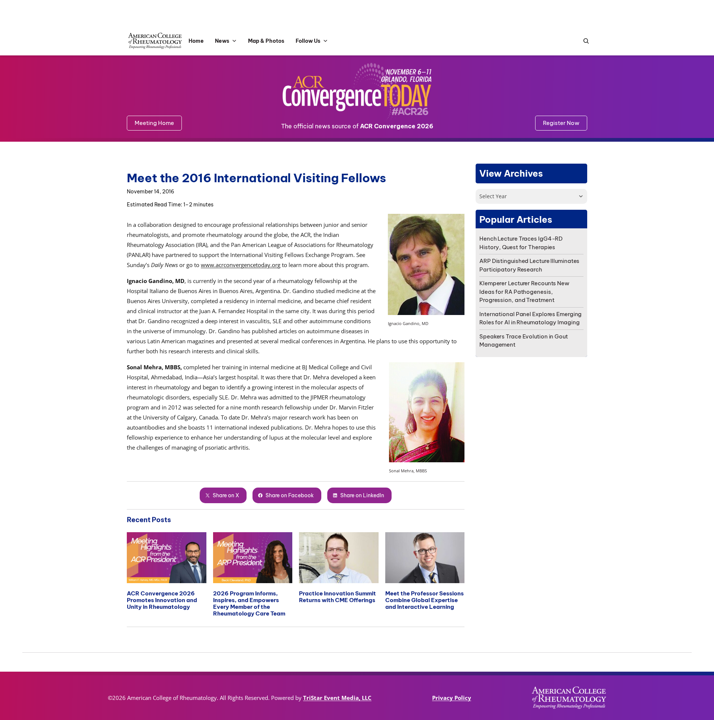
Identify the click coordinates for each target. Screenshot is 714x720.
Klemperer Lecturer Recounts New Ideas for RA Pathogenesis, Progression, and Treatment (524, 291)
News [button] (222, 41)
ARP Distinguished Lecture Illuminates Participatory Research (529, 265)
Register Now (561, 122)
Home (196, 41)
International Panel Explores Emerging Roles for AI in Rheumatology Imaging (530, 318)
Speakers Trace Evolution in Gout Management (523, 340)
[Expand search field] (584, 41)
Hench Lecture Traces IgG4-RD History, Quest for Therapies (521, 243)
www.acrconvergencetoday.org (240, 265)
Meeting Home (154, 122)
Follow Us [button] (308, 41)
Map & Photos (266, 41)
